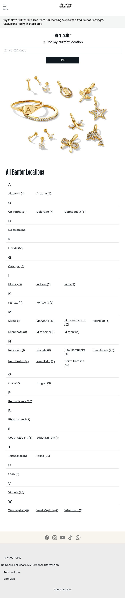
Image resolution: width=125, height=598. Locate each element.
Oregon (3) (43, 383)
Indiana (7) (43, 285)
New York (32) (45, 361)
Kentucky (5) (44, 303)
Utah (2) (13, 474)
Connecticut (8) (74, 212)
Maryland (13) (45, 321)
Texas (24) (43, 456)
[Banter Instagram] (54, 537)
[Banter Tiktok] (70, 537)
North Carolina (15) (74, 363)
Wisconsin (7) (73, 510)
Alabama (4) (16, 194)
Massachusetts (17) (74, 322)
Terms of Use (12, 572)
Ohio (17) (14, 383)
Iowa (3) (69, 285)
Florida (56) (15, 248)
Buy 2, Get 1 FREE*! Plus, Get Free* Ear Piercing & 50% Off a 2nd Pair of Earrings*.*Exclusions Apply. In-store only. (53, 22)
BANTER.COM (62, 589)
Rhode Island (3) (19, 420)
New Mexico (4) (18, 361)
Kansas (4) (15, 303)
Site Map (9, 579)
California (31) (17, 212)
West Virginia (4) (47, 510)
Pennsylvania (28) (20, 401)
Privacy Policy (12, 558)
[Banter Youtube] (62, 537)
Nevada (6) (43, 350)
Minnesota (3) (17, 332)
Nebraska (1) (16, 350)
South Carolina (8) (20, 438)
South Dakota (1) (47, 438)
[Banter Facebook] (46, 537)
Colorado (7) (44, 212)
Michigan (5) (101, 321)
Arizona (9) (43, 194)
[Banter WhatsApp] (78, 537)
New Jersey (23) (103, 350)
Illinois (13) (15, 285)
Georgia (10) (16, 266)
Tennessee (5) (17, 456)
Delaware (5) (16, 230)
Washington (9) (18, 510)
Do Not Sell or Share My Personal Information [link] (30, 565)
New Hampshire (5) (74, 352)
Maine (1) (14, 321)
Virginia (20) (16, 492)
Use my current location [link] (64, 42)
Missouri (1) (71, 332)
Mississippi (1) (45, 332)
